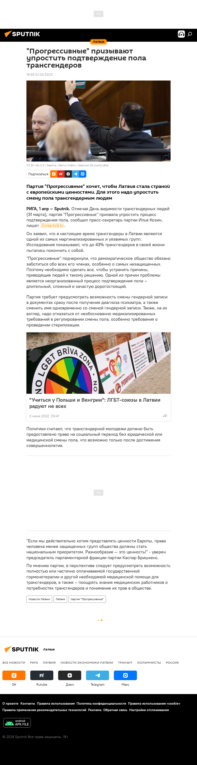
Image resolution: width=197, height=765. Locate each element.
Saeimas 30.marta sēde (93, 165)
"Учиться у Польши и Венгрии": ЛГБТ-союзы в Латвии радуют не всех (94, 403)
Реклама (94, 710)
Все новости (13, 662)
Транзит (125, 662)
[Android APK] (17, 723)
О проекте (10, 703)
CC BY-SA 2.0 (35, 165)
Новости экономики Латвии (87, 662)
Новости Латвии (39, 599)
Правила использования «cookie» (154, 703)
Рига (34, 662)
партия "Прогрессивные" (87, 599)
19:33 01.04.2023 (39, 74)
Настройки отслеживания (149, 710)
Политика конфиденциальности (101, 703)
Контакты (27, 703)
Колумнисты (149, 662)
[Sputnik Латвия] (23, 38)
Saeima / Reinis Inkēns (61, 165)
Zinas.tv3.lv (52, 225)
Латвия (60, 599)
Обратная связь (115, 710)
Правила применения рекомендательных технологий (44, 710)
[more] (165, 415)
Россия (172, 662)
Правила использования (56, 703)
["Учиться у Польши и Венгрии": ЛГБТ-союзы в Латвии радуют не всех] (98, 363)
